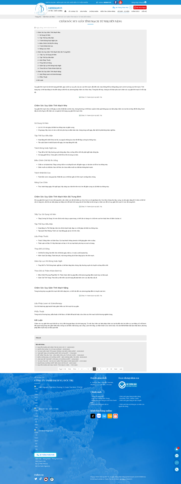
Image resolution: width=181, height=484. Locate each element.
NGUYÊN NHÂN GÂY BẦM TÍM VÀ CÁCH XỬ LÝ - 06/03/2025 (55, 347)
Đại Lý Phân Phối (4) (41, 464)
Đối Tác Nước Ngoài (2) (42, 466)
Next (115, 369)
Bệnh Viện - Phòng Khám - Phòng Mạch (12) (48, 459)
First (69, 369)
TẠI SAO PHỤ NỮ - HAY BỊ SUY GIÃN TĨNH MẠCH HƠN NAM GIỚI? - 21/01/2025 (62, 361)
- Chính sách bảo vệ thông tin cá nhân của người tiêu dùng (131, 405)
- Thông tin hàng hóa (96, 396)
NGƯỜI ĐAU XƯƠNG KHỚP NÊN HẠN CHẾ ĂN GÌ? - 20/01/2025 (56, 363)
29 (107, 369)
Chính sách (135, 11)
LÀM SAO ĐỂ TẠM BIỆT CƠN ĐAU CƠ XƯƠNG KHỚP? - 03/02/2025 (58, 359)
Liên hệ (144, 11)
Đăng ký (141, 2)
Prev (74, 369)
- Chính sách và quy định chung (99, 398)
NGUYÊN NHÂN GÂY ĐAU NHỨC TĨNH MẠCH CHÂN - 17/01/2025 (57, 365)
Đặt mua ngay (141, 7)
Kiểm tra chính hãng (107, 11)
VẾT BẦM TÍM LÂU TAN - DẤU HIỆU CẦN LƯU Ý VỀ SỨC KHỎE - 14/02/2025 (60, 355)
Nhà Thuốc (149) (40, 461)
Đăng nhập (135, 2)
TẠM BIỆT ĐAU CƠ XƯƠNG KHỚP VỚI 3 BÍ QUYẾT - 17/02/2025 (57, 353)
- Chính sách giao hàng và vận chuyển (130, 400)
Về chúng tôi (73, 11)
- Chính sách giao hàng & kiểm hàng (130, 396)
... (103, 369)
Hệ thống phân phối (121, 7)
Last (121, 369)
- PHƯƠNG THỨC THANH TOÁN (128, 398)
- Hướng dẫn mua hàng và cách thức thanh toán (103, 401)
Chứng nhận (93, 11)
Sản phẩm (83, 11)
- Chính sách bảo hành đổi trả (99, 404)
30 (111, 369)
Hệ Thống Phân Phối (46, 455)
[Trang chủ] (65, 11)
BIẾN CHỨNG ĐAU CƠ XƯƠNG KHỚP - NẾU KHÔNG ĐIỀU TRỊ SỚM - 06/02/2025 (62, 357)
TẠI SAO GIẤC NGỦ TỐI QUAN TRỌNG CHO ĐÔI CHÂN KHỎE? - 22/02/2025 (60, 351)
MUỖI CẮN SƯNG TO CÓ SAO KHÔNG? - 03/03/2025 (53, 349)
